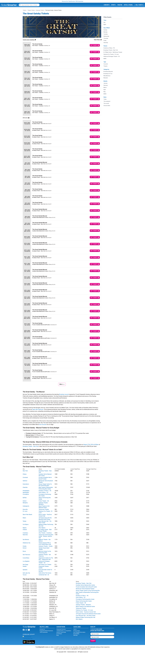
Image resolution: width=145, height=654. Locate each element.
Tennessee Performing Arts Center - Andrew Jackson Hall (46, 536)
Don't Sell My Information (79, 632)
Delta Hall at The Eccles (45, 573)
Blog (57, 635)
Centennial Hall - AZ (44, 574)
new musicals (42, 424)
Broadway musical (64, 394)
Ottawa (24, 474)
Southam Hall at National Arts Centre (85, 585)
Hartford (25, 480)
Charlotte (25, 487)
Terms (75, 629)
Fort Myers (26, 524)
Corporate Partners (61, 629)
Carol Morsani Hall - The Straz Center (45, 521)
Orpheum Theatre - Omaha (45, 546)
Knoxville (25, 509)
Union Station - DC (43, 492)
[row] (62, 45)
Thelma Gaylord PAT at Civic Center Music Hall (45, 543)
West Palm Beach (27, 514)
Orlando (25, 529)
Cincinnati (25, 477)
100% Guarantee (44, 632)
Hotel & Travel (128, 5)
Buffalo (25, 497)
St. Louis (25, 511)
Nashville (25, 534)
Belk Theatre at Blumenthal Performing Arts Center (46, 488)
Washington (26, 492)
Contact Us (42, 629)
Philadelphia (26, 490)
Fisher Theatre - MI (44, 501)
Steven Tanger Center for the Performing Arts (45, 484)
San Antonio (26, 539)
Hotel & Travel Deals (61, 632)
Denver (25, 548)
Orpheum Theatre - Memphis (43, 503)
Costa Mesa (26, 558)
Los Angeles (26, 561)
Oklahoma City (26, 543)
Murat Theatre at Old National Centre (44, 506)
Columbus (25, 533)
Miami (24, 518)
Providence (26, 494)
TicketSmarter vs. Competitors (63, 630)
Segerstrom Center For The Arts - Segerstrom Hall (46, 558)
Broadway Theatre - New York (30, 446)
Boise (24, 551)
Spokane (25, 569)
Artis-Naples (42, 527)
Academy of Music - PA (45, 490)
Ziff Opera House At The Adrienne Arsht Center (45, 518)
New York (25, 471)
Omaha (24, 546)
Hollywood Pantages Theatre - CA (44, 562)
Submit (93, 640)
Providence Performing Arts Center (85, 599)
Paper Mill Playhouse (37, 409)
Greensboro (26, 484)
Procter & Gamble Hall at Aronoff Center (45, 478)
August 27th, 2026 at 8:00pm (91, 444)
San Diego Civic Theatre (45, 564)
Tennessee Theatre (44, 509)
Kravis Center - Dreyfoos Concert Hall (86, 612)
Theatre (119, 5)
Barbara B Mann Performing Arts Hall (85, 617)
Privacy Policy (76, 630)
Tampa (24, 521)
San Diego (25, 564)
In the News (59, 633)
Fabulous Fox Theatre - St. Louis (84, 610)
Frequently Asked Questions (46, 630)
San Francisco (26, 554)
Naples (25, 527)
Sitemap (75, 635)
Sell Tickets (139, 5)
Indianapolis (26, 506)
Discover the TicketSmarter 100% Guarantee (72, 1)
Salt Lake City (26, 573)
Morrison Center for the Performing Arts (45, 552)
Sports (113, 5)
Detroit (24, 501)
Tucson (25, 574)
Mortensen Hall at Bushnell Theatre (85, 588)
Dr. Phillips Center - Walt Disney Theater (45, 530)
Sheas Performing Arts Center (84, 601)
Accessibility (76, 633)
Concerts (106, 5)
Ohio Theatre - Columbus (45, 533)
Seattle (25, 566)
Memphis (25, 502)
